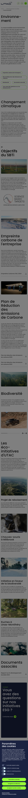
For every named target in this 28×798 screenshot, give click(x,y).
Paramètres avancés (14, 779)
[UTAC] (7, 3)
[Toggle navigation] (25, 3)
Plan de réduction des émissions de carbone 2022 (11, 363)
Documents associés (19, 82)
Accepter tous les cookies (14, 788)
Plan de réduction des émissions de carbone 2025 (11, 356)
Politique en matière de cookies (12, 758)
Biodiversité (6, 82)
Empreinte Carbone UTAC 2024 (11, 274)
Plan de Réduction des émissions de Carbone (12, 77)
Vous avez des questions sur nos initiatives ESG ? (11, 87)
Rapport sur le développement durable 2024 (11, 674)
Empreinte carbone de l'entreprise (12, 72)
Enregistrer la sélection (14, 783)
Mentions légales (6, 792)
